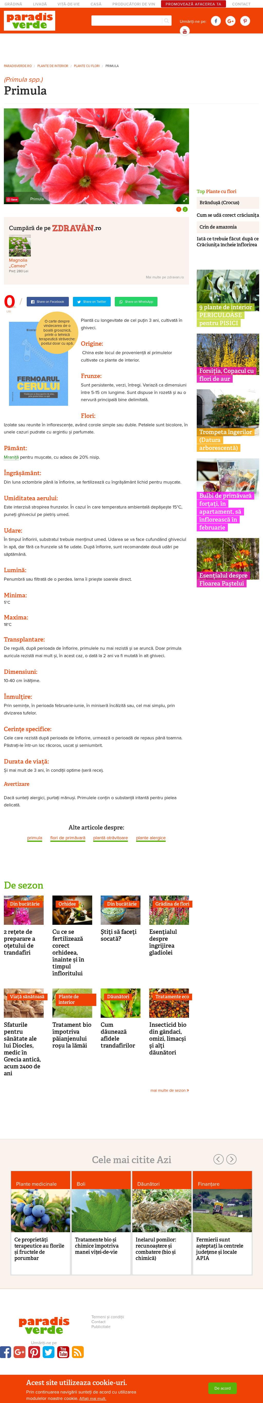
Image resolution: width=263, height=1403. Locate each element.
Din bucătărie (25, 904)
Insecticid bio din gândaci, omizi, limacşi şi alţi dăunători (167, 1038)
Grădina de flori (172, 904)
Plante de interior (52, 66)
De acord (222, 1388)
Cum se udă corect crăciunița (228, 215)
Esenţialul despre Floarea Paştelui (223, 579)
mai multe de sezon (169, 1090)
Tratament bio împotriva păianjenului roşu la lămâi (71, 1035)
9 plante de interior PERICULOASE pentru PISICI (225, 315)
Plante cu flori (87, 66)
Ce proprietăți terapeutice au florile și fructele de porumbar (39, 1248)
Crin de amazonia (218, 227)
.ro (97, 228)
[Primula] (96, 155)
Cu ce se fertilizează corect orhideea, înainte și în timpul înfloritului (68, 952)
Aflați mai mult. (92, 1398)
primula (34, 838)
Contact (241, 4)
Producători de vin (133, 4)
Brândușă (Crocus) (219, 203)
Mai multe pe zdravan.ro (165, 277)
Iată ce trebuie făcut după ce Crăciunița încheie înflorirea (228, 242)
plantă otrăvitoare (110, 838)
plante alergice (151, 838)
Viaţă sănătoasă (27, 997)
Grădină (13, 4)
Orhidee (67, 904)
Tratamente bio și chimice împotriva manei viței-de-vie (97, 1245)
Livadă (40, 4)
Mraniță (11, 457)
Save (14, 199)
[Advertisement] (131, 48)
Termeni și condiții (107, 1317)
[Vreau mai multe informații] (38, 363)
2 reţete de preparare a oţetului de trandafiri (19, 942)
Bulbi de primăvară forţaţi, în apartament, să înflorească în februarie (225, 511)
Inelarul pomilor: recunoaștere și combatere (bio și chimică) (156, 1248)
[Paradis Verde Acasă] (29, 21)
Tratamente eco (172, 997)
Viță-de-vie (69, 4)
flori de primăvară (67, 838)
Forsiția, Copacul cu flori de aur (226, 375)
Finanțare (209, 1184)
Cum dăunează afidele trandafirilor (118, 1035)
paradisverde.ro (18, 66)
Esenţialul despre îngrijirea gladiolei (163, 942)
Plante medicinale (36, 1184)
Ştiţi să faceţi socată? (119, 935)
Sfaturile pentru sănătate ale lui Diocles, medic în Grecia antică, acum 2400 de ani (22, 1049)
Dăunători (118, 997)
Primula (112, 66)
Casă (96, 4)
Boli (81, 1184)
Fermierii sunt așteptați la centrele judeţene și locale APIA (219, 1248)
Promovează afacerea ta (193, 4)
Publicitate (100, 1326)
